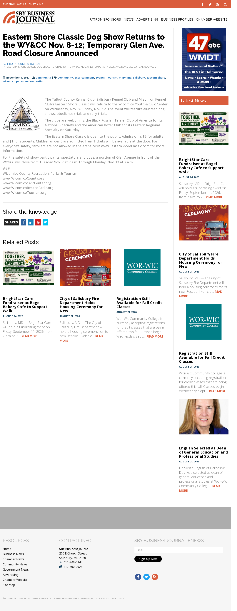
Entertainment (84, 77)
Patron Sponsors (105, 19)
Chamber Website (212, 19)
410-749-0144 (73, 562)
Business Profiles (177, 19)
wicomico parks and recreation (23, 81)
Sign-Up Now (148, 559)
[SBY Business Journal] (29, 17)
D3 (95, 598)
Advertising (147, 19)
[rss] (218, 4)
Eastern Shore (155, 77)
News (129, 19)
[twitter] (210, 4)
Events (100, 77)
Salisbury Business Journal (21, 64)
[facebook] (203, 4)
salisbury (139, 77)
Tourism (111, 77)
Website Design (81, 598)
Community (43, 77)
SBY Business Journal (36, 598)
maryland (125, 77)
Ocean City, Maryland (111, 598)
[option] (204, 59)
